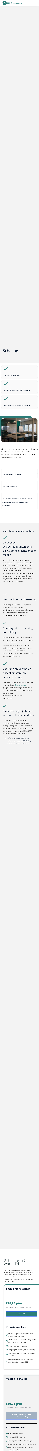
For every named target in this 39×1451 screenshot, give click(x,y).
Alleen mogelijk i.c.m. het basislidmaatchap (21, 1415)
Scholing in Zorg (20, 685)
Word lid (21, 1314)
